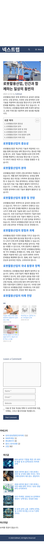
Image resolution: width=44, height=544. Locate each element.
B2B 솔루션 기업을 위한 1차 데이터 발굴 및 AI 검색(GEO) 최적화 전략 (27, 461)
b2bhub (17, 538)
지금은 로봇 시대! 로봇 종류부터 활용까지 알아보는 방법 (10, 317)
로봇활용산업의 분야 (13, 126)
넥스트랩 (11, 49)
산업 (7, 446)
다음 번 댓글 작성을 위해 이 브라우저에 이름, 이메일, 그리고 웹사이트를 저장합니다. (23, 409)
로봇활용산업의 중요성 (14, 123)
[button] (29, 49)
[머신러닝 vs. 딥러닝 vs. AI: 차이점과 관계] (29, 309)
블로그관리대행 (11, 443)
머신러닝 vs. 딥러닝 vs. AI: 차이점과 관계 (28, 316)
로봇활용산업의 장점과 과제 (16, 132)
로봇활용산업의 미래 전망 (15, 137)
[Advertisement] (22, 23)
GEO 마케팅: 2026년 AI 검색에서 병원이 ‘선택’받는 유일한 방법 (27, 497)
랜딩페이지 (9, 440)
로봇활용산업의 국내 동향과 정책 (18, 134)
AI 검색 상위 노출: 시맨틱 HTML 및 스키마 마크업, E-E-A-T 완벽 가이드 (27, 511)
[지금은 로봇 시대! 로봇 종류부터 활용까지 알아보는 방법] (11, 309)
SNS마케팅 (9, 438)
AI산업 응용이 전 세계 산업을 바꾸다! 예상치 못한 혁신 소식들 (11, 337)
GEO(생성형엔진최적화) (14, 435)
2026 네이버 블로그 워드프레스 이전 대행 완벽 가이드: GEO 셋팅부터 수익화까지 (27, 486)
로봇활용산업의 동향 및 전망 (16, 129)
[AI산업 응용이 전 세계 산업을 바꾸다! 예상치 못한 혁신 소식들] (11, 329)
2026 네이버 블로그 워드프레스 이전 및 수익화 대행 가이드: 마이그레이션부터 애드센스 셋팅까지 (27, 473)
